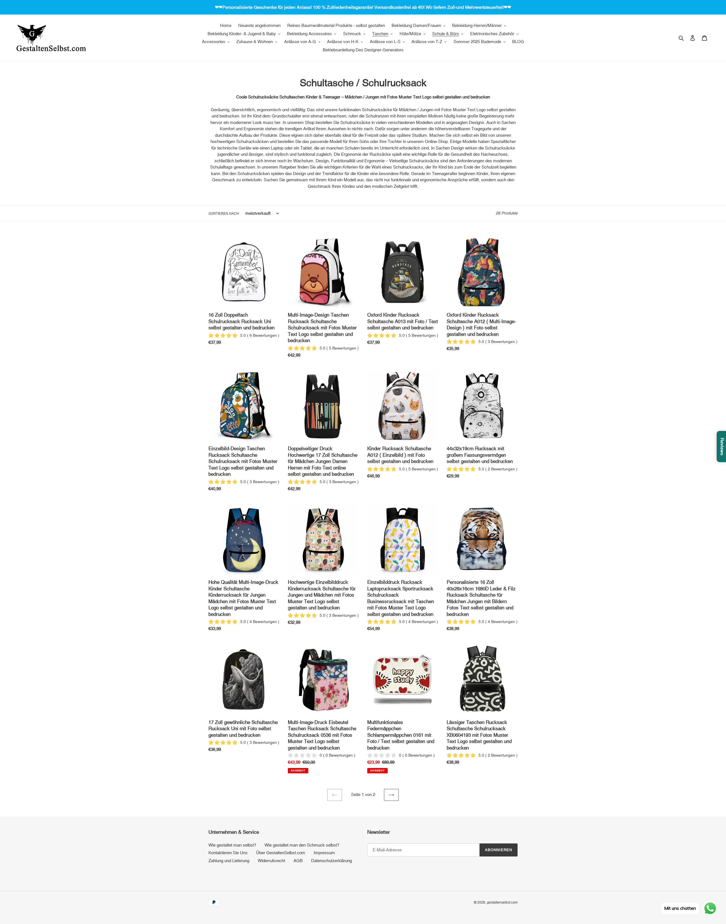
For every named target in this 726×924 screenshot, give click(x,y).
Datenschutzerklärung (331, 860)
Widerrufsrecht (271, 860)
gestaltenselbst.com (502, 902)
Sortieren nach (223, 214)
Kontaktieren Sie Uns (228, 852)
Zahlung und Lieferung (228, 860)
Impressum (324, 852)
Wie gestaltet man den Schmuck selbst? (302, 845)
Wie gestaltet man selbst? (232, 845)
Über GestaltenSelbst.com (280, 852)
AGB (298, 860)
